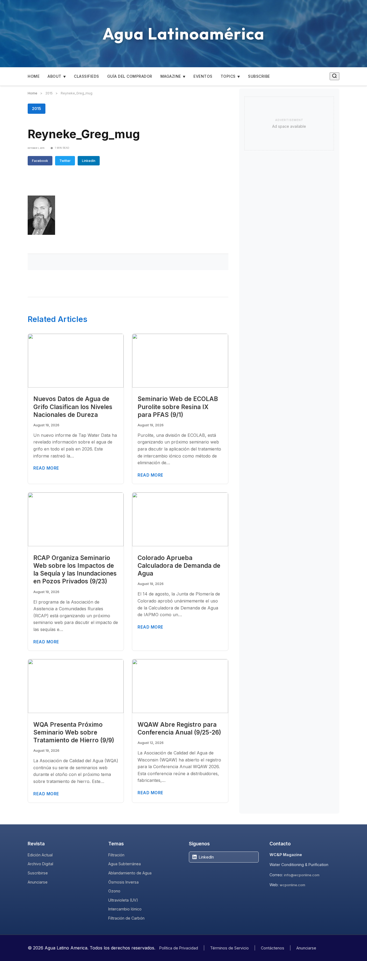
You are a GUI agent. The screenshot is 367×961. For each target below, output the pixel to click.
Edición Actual (40, 855)
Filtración (116, 855)
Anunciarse (38, 882)
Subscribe (259, 76)
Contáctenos (272, 948)
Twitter (65, 161)
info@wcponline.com (301, 875)
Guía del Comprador (129, 76)
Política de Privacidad (178, 948)
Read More (46, 468)
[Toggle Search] (334, 76)
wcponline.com (292, 885)
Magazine (170, 76)
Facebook (40, 161)
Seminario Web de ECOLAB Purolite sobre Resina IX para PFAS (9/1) (178, 406)
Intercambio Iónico (125, 909)
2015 (36, 108)
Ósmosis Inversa (123, 882)
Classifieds (86, 76)
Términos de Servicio (229, 948)
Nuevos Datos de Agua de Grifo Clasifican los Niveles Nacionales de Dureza (72, 406)
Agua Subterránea (124, 863)
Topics (228, 76)
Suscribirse (38, 873)
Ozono (114, 891)
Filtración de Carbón (126, 918)
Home (33, 76)
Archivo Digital (40, 863)
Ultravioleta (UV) (123, 900)
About (55, 76)
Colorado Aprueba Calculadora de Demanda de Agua (179, 565)
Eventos (203, 76)
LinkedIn (88, 161)
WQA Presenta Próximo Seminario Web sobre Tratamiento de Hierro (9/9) (73, 732)
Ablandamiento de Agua (130, 873)
